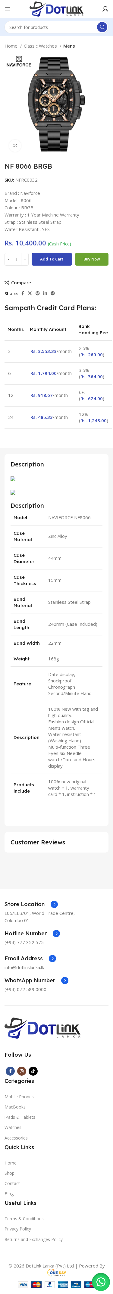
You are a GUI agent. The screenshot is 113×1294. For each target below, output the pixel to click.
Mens (69, 46)
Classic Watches (41, 46)
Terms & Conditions (24, 1218)
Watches (13, 1127)
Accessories (16, 1138)
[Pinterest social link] (38, 293)
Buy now (91, 259)
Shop (9, 1173)
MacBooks (15, 1107)
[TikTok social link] (33, 1071)
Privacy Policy (18, 1229)
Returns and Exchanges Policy (34, 1239)
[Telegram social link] (53, 293)
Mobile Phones (19, 1096)
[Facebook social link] (23, 293)
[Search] (102, 27)
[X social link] (30, 293)
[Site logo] (56, 8)
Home (12, 46)
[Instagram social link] (21, 1071)
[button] (101, 1282)
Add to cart (51, 259)
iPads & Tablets (20, 1117)
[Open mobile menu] (8, 9)
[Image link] (42, 1027)
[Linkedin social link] (45, 293)
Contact (12, 1183)
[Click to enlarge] (15, 146)
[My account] (105, 9)
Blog (9, 1193)
